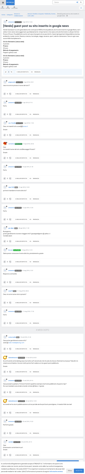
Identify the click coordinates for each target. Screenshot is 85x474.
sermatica (11, 144)
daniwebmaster (13, 357)
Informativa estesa (56, 471)
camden (10, 442)
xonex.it (25, 126)
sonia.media (12, 337)
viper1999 (11, 187)
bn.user (10, 250)
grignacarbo (12, 82)
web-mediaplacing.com (16, 342)
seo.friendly (12, 123)
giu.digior (11, 228)
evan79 (10, 291)
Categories (14, 8)
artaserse (11, 22)
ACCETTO (79, 470)
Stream (2, 8)
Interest (8, 8)
